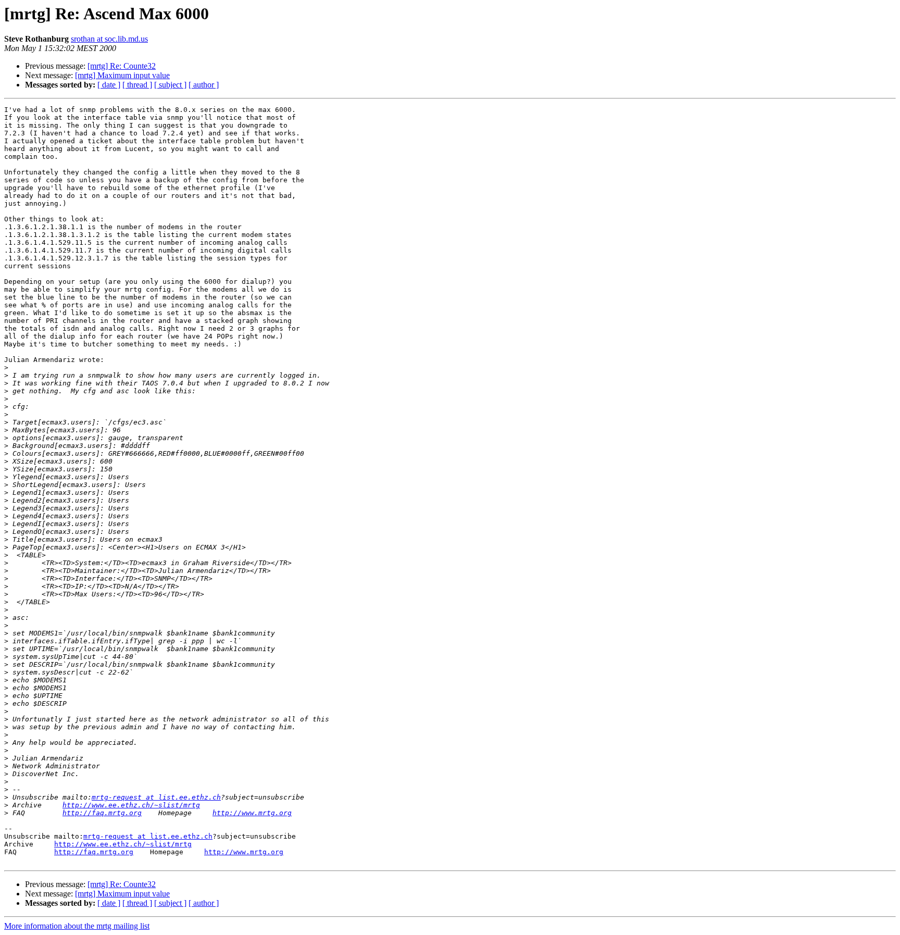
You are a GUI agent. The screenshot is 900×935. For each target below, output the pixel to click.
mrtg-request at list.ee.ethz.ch (156, 797)
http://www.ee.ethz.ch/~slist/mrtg (131, 805)
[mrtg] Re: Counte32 (122, 65)
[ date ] (108, 84)
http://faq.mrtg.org (102, 813)
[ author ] (204, 84)
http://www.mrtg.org (252, 813)
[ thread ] (137, 84)
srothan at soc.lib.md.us (109, 38)
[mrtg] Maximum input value (122, 75)
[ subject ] (170, 84)
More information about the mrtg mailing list (76, 925)
